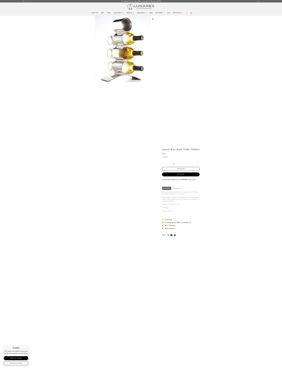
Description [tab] (166, 188)
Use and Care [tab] (177, 188)
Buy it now (180, 174)
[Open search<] (187, 12)
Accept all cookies (16, 358)
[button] (173, 164)
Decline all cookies (16, 363)
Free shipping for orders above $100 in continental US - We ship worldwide (141, 1)
